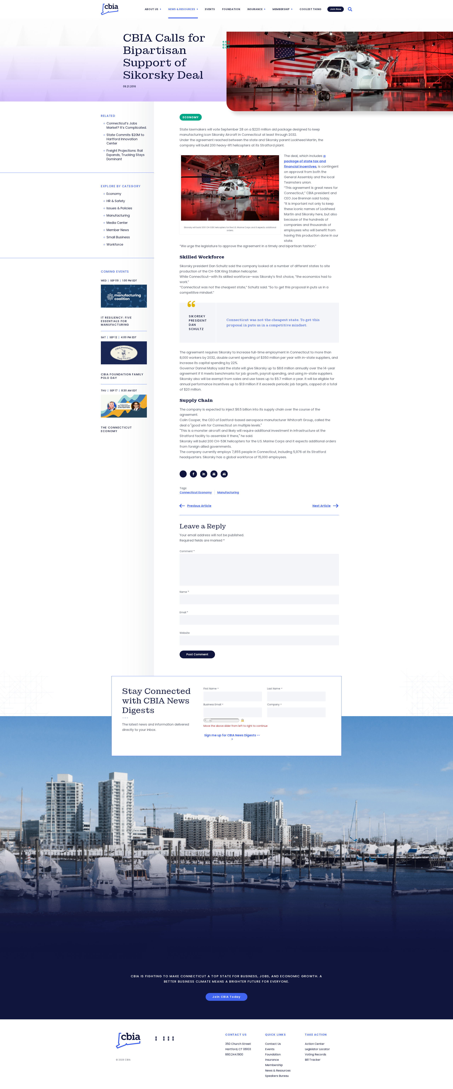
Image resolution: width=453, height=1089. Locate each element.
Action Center (315, 1044)
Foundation (231, 9)
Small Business (118, 237)
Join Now (335, 9)
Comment (187, 551)
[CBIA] (109, 9)
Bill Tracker (312, 1060)
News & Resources (181, 9)
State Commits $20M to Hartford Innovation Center (125, 139)
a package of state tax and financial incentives (305, 161)
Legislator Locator (317, 1049)
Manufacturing (228, 492)
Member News (118, 230)
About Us (152, 9)
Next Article (321, 506)
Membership (281, 9)
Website (185, 633)
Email (184, 612)
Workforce (115, 244)
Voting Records (315, 1054)
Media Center (117, 223)
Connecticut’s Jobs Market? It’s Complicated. (127, 125)
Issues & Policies (119, 208)
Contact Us (273, 1044)
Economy (114, 194)
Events (210, 9)
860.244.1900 (234, 1054)
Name (184, 592)
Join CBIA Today (226, 997)
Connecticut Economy (196, 492)
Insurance (255, 9)
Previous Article (199, 506)
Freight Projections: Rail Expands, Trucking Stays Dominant (126, 154)
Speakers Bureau (277, 1076)
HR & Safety (116, 201)
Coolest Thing (311, 9)
